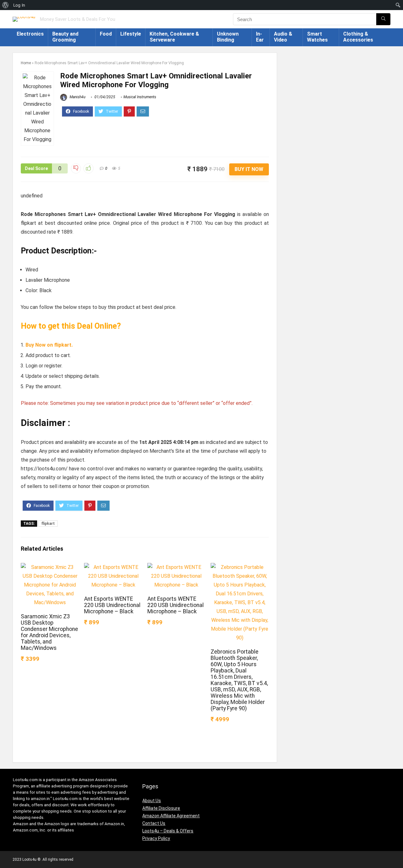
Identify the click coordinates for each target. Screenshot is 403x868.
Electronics (30, 34)
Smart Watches (317, 37)
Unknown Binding (228, 37)
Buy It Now (249, 169)
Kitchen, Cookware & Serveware (174, 37)
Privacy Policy (156, 838)
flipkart (48, 523)
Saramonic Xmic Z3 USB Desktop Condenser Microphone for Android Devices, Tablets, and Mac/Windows (49, 632)
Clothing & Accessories (358, 37)
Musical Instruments (139, 97)
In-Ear (260, 37)
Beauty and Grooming (65, 37)
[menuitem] (5, 5)
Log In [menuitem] (19, 5)
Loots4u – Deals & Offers (167, 830)
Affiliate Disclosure (161, 808)
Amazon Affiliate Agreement (171, 815)
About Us (151, 800)
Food (106, 34)
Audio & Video (283, 37)
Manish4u (77, 97)
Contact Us (153, 823)
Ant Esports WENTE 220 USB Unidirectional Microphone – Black (112, 605)
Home (26, 63)
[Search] (383, 19)
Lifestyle (130, 34)
